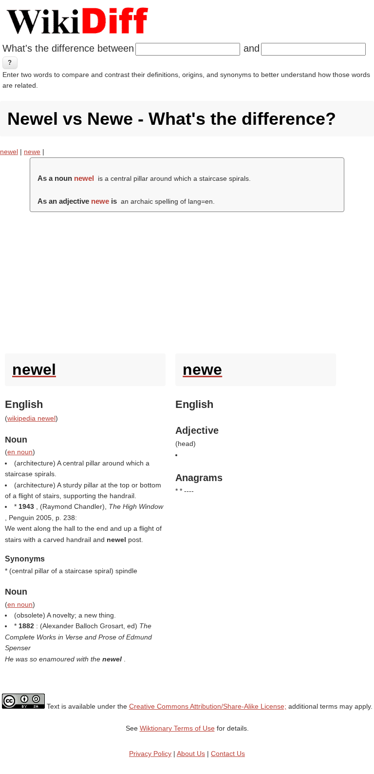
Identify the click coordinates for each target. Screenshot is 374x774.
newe (32, 151)
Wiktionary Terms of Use (177, 728)
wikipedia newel (31, 418)
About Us (191, 753)
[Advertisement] (187, 280)
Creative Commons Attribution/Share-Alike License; (207, 706)
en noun (20, 452)
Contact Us (228, 753)
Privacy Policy (150, 753)
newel (9, 151)
